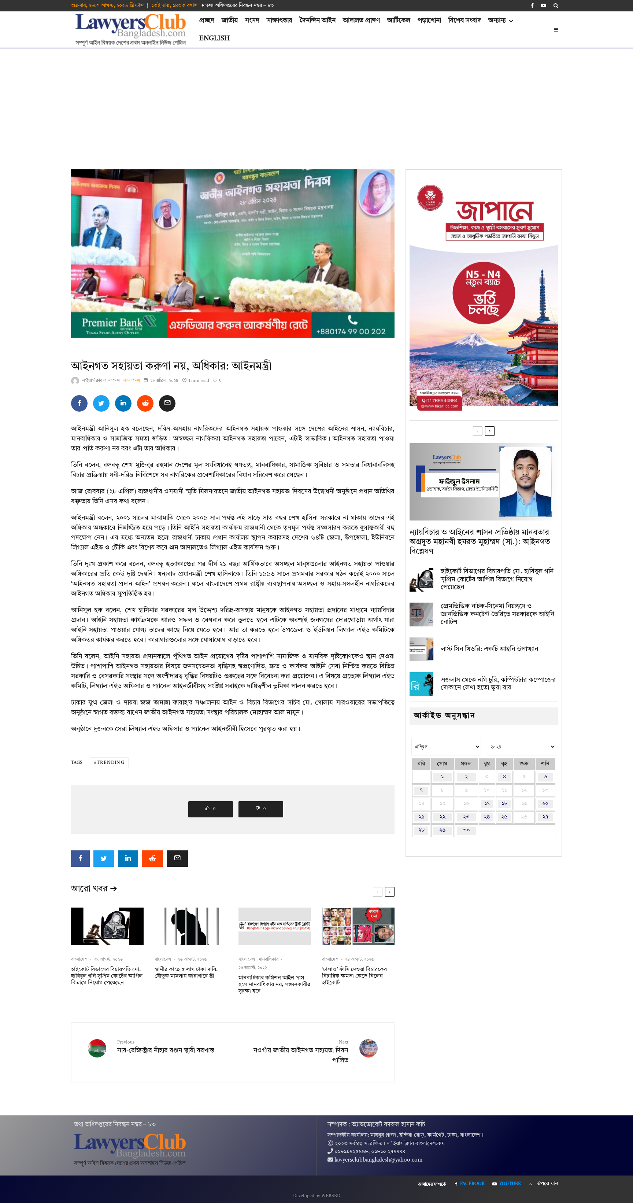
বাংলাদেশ (131, 381)
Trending (111, 763)
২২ (442, 817)
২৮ (421, 830)
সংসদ (252, 20)
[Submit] (145, 403)
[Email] (167, 403)
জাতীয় (230, 20)
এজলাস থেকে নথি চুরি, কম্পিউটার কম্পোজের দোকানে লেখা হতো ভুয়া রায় (498, 684)
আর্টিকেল (398, 20)
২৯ (442, 830)
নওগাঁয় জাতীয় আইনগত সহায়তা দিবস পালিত (300, 1052)
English (214, 38)
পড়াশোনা (429, 20)
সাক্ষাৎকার (279, 20)
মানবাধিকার (268, 959)
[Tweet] (101, 403)
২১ (421, 817)
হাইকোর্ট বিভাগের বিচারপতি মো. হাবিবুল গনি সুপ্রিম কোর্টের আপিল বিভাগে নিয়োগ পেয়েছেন (106, 976)
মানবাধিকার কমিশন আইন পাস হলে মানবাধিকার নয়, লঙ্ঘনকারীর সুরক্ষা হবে (274, 984)
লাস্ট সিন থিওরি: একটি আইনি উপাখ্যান (489, 649)
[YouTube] (543, 5)
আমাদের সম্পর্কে (432, 1184)
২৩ (466, 817)
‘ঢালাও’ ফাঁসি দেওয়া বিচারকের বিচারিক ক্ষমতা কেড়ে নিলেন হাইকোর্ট (354, 976)
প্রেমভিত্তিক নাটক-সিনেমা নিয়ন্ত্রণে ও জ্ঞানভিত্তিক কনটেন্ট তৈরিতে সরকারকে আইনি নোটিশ (497, 614)
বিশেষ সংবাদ (464, 20)
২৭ (545, 817)
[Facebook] (532, 5)
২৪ (487, 817)
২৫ (504, 817)
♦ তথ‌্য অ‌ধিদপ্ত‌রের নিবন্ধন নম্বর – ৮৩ (237, 5)
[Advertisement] (316, 103)
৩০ (466, 830)
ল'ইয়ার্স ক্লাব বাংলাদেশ (101, 381)
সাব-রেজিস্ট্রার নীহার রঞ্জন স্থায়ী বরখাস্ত (165, 1047)
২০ (545, 803)
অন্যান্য (497, 20)
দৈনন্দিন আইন (318, 20)
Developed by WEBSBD (316, 1196)
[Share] (79, 403)
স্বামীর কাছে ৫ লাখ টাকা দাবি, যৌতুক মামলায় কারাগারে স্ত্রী (186, 973)
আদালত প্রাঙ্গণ (361, 20)
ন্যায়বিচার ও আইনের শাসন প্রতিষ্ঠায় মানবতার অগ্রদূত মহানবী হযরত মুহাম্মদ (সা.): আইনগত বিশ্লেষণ (480, 542)
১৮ (504, 803)
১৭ (487, 803)
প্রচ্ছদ (206, 20)
